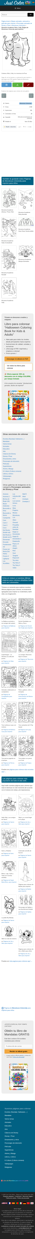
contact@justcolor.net (25, 1228)
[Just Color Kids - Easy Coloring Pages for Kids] (4, 1203)
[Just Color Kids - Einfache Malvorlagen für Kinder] (24, 1203)
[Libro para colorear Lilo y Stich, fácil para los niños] (26, 946)
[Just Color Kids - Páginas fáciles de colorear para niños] (13, 1203)
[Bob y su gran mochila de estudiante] (9, 207)
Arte (4, 451)
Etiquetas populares (8, 1196)
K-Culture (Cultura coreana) (12, 471)
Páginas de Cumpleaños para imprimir (6, 696)
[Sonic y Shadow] (9, 848)
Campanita (6, 518)
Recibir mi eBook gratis (18, 1051)
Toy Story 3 (16, 563)
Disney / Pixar (7, 456)
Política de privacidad (18, 1057)
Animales (6, 446)
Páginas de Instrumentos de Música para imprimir (25, 696)
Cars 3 (5, 525)
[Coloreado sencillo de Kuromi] (26, 848)
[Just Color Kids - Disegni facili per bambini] (20, 1203)
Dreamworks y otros (9, 459)
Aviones (5, 494)
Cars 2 (5, 523)
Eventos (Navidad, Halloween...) (13, 439)
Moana (15, 513)
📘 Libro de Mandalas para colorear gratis (14, 1180)
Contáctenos (18, 1196)
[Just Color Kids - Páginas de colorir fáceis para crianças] (17, 1203)
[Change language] (33, 2)
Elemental (6, 539)
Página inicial (5, 21)
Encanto (5, 542)
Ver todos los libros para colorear (16, 367)
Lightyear (6, 558)
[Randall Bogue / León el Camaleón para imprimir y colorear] (9, 270)
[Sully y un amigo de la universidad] (9, 298)
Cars (4, 520)
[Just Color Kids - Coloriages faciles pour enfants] (9, 1203)
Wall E (24, 494)
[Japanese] (32, 1203)
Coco (4, 528)
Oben (14, 520)
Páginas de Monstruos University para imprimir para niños (16, 181)
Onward (15, 522)
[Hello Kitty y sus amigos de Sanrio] (9, 815)
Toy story (15, 560)
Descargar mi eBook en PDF (17, 359)
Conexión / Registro (29, 2)
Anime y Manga (8, 469)
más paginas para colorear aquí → (20, 961)
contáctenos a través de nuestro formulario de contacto (17, 1226)
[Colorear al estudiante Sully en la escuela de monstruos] (9, 238)
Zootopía (25, 499)
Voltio (14, 568)
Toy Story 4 (16, 565)
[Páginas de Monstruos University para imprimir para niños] (2, 1008)
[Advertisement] (17, 152)
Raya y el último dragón (16, 546)
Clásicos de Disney (9, 454)
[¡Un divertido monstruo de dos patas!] (26, 209)
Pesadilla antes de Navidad (16, 527)
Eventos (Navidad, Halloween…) (16, 1112)
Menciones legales (28, 1196)
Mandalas (6, 441)
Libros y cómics (8, 473)
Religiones (6, 478)
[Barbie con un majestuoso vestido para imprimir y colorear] (26, 882)
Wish (24, 496)
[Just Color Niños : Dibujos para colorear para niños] (17, 2)
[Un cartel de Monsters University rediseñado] (26, 256)
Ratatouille (16, 541)
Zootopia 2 (25, 501)
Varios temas (7, 444)
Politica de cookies (11, 1198)
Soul (14, 553)
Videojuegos (7, 476)
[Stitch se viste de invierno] (9, 936)
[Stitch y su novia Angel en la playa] (26, 815)
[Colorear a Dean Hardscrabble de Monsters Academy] (26, 226)
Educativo (6, 449)
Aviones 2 (6, 496)
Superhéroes (7, 466)
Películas (6, 464)
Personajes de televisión (11, 461)
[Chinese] (28, 1203)
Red (14, 550)
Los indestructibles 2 (17, 496)
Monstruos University (18, 25)
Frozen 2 (6, 556)
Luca (14, 505)
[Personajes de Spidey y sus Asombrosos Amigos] (26, 904)
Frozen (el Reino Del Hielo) (6, 551)
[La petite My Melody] (9, 915)
